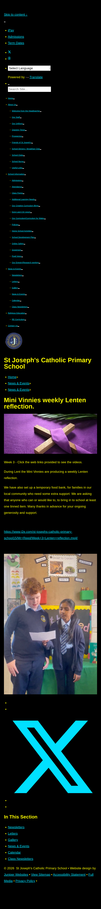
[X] (9, 52)
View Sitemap (40, 874)
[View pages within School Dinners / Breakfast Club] (40, 149)
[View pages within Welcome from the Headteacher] (40, 111)
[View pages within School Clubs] (24, 155)
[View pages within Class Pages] (23, 193)
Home (12, 377)
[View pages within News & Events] (22, 269)
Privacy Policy (25, 881)
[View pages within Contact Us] (18, 326)
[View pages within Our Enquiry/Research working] (39, 263)
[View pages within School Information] (25, 174)
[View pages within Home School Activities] (32, 231)
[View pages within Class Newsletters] (28, 307)
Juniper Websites (16, 874)
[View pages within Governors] (22, 250)
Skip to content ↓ (15, 14)
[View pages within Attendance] (22, 187)
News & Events (18, 383)
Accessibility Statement (69, 874)
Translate (36, 77)
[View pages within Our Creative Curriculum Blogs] (39, 206)
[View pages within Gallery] (19, 288)
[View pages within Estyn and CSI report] (31, 212)
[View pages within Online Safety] (24, 244)
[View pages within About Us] (17, 105)
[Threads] (9, 59)
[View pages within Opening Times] (26, 130)
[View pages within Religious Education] (26, 313)
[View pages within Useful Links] (23, 168)
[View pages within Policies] (19, 225)
